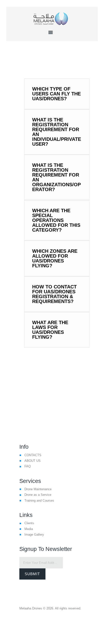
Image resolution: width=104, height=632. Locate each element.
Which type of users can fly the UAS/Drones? (56, 93)
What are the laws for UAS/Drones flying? (50, 330)
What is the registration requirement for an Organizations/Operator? (56, 177)
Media (28, 529)
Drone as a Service (37, 495)
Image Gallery (34, 534)
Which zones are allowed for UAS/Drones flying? (54, 258)
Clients (29, 523)
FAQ (27, 466)
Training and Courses (39, 500)
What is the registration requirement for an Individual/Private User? (56, 132)
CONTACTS (32, 455)
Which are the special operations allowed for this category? (56, 220)
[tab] (56, 94)
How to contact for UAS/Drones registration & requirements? (54, 294)
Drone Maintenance (38, 489)
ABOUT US (32, 461)
